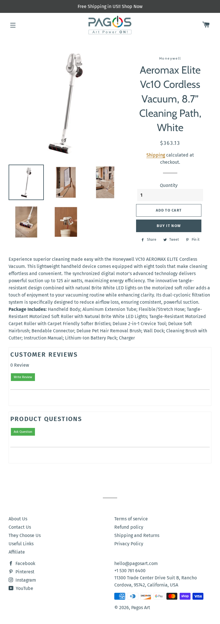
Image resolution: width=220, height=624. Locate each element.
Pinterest (24, 571)
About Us (18, 519)
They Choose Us (25, 535)
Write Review (23, 377)
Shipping (155, 155)
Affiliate (17, 552)
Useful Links (21, 543)
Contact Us (20, 527)
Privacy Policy (128, 543)
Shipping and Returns (136, 535)
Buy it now (169, 226)
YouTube (24, 588)
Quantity (169, 185)
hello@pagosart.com (136, 563)
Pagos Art (140, 607)
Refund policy (128, 527)
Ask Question (23, 432)
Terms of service (131, 519)
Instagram (25, 580)
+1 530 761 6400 (130, 570)
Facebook (24, 563)
